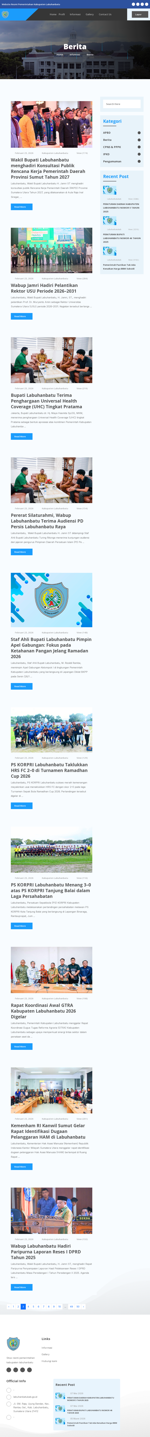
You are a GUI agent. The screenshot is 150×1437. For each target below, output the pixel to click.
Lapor (138, 14)
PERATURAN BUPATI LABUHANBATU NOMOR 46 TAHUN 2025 (122, 238)
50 (78, 1306)
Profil (62, 14)
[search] (137, 104)
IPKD (106, 154)
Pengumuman (112, 161)
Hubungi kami (49, 1361)
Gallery (90, 14)
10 (59, 1306)
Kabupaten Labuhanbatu (55, 153)
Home (53, 14)
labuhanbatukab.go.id (25, 1396)
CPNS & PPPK (112, 147)
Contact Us (105, 14)
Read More (20, 206)
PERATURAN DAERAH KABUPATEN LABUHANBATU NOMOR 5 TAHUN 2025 (121, 208)
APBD (107, 132)
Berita (107, 140)
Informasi (75, 14)
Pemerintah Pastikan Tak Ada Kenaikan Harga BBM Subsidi (119, 266)
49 (71, 1306)
